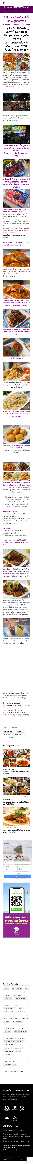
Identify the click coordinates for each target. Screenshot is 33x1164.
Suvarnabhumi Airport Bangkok (14, 1038)
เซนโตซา (14, 1071)
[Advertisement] (16, 961)
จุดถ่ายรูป (6, 1048)
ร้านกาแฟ (25, 1058)
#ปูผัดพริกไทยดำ (18, 734)
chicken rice (8, 991)
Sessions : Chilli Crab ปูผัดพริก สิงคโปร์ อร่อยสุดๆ (16, 773)
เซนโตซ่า (22, 1071)
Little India (21, 1011)
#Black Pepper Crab (11, 727)
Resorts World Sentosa (12, 1025)
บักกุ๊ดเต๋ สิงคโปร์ (8, 1051)
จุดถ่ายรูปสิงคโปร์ (17, 1048)
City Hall (17, 995)
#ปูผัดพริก (7, 734)
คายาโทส (19, 1044)
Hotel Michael (9, 1011)
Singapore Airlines (20, 1031)
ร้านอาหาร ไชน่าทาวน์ (10, 1064)
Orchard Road (18, 1021)
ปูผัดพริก (18, 1051)
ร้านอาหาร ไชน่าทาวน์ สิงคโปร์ (12, 1067)
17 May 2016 (7, 800)
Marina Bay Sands (21, 1015)
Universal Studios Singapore (13, 1041)
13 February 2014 (9, 828)
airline (6, 988)
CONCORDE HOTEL (21, 998)
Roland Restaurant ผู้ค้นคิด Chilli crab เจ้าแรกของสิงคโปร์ (16, 831)
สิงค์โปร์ (6, 1071)
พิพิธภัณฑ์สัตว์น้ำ (8, 1054)
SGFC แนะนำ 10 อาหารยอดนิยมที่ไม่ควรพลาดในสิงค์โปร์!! (16, 803)
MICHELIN (25, 1018)
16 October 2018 (9, 769)
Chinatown (7, 995)
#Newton (20, 731)
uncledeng (13, 1150)
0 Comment (22, 10)
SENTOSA (20, 1028)
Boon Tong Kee (17, 988)
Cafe (26, 988)
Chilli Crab (20, 991)
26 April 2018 (11, 10)
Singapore (7, 1031)
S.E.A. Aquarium (9, 1028)
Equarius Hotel (9, 1001)
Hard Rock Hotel (9, 1008)
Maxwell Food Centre (11, 1018)
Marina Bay (7, 1015)
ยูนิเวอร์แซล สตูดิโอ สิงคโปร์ (11, 1058)
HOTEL (20, 1008)
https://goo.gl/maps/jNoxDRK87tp (18, 715)
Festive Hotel (22, 1001)
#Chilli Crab (8, 731)
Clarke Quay (8, 998)
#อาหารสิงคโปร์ (9, 738)
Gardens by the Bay (10, 1005)
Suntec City (8, 1034)
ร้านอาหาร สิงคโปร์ (9, 1061)
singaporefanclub (16, 1145)
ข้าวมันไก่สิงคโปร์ (8, 1044)
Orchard (7, 1021)
